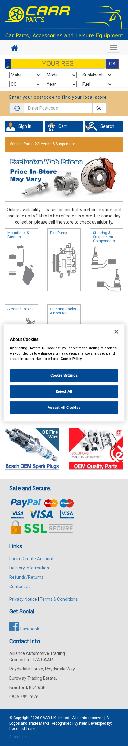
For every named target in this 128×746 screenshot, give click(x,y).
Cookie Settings (64, 375)
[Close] (116, 331)
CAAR (45, 718)
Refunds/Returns (26, 577)
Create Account (38, 558)
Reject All (64, 391)
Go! (99, 108)
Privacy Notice (23, 599)
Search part (19, 737)
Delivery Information (29, 567)
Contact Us (20, 586)
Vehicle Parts (21, 144)
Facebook (29, 628)
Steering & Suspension (56, 144)
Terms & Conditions (59, 599)
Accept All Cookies (64, 407)
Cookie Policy (71, 358)
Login (14, 558)
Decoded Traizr (22, 728)
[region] (64, 373)
